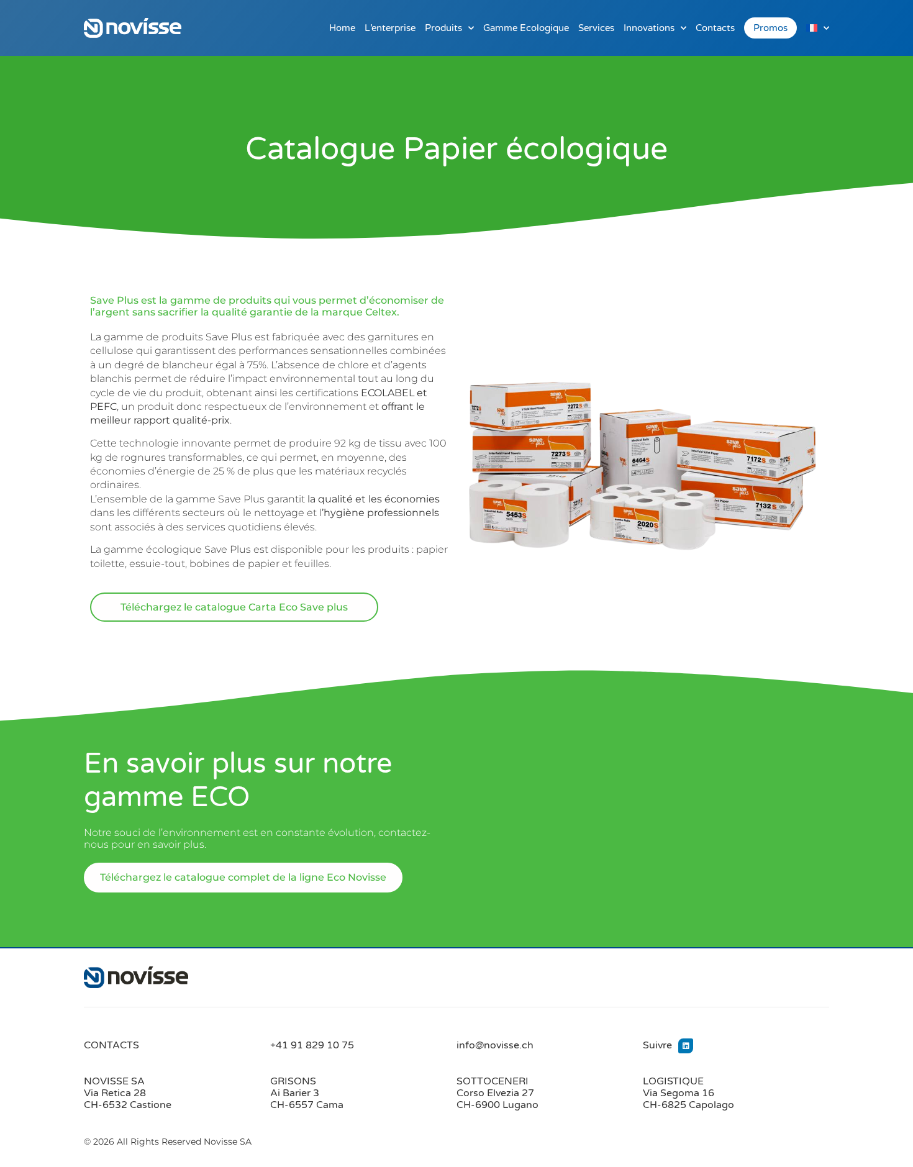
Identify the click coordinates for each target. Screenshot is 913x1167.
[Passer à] (817, 28)
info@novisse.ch (495, 1045)
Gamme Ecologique (526, 28)
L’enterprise (390, 28)
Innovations (649, 28)
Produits (443, 28)
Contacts (715, 28)
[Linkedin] (685, 1045)
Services (596, 28)
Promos (770, 28)
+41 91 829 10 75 (312, 1045)
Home (342, 28)
